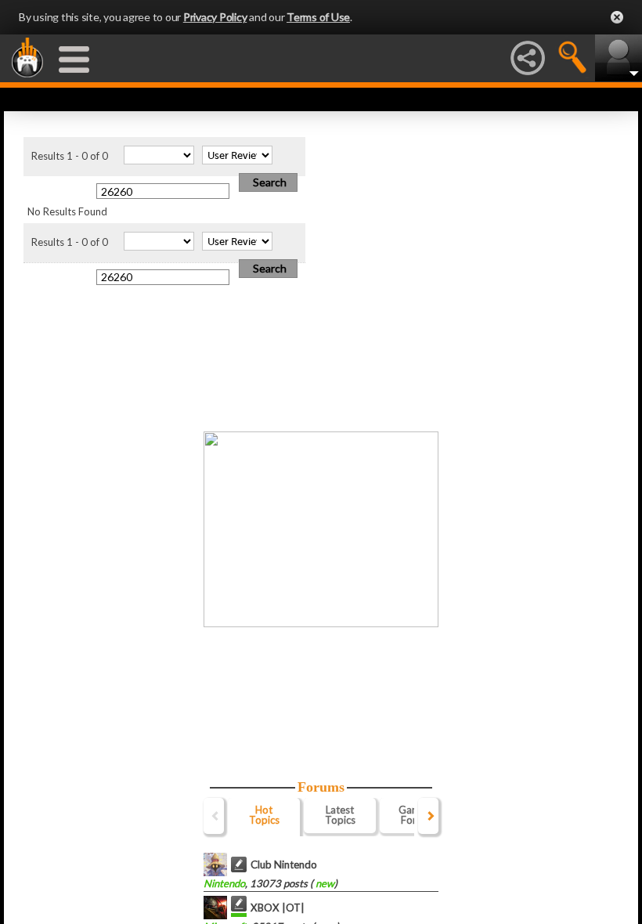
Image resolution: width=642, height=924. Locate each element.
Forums (321, 787)
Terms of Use (318, 16)
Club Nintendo (284, 864)
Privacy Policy (215, 16)
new (323, 883)
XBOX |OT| (278, 907)
